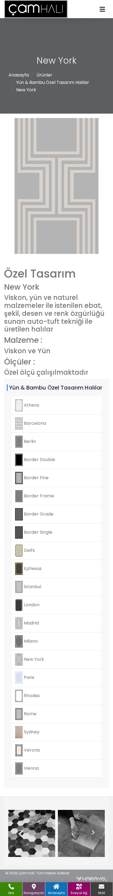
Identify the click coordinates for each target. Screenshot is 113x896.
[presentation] (19, 834)
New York (26, 90)
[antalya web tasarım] (92, 878)
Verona (31, 750)
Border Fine (36, 478)
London (31, 605)
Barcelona (34, 423)
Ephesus (32, 568)
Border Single (37, 532)
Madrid (31, 623)
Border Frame (38, 496)
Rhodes (31, 695)
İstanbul (32, 586)
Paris (28, 677)
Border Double (39, 459)
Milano (30, 641)
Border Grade (38, 514)
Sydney (31, 732)
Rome (29, 714)
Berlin (29, 441)
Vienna (31, 768)
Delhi (29, 550)
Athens (31, 405)
